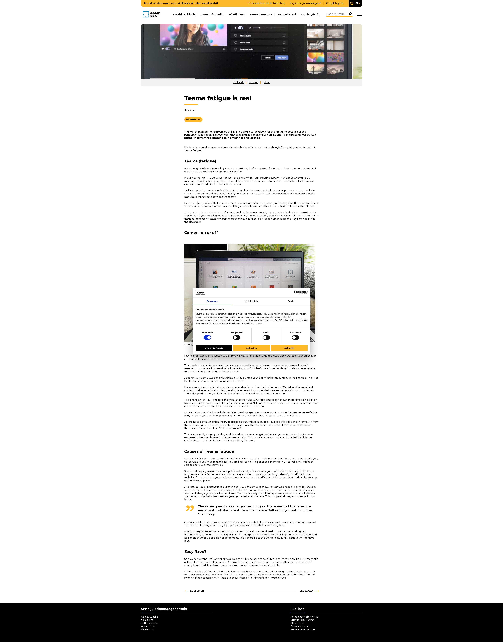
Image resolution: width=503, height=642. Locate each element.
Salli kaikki (289, 348)
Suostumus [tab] (212, 301)
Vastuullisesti (286, 14)
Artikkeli (238, 82)
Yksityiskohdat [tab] (251, 301)
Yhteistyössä (310, 14)
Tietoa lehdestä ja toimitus (266, 3)
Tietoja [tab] (291, 301)
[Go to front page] (152, 14)
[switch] (236, 337)
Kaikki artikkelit (184, 14)
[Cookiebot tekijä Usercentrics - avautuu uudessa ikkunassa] (296, 292)
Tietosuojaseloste (299, 626)
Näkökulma (237, 14)
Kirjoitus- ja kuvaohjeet (305, 3)
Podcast (253, 82)
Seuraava (306, 590)
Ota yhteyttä (334, 3)
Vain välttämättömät (214, 348)
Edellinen (197, 590)
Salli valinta (251, 348)
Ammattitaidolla (211, 14)
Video (267, 82)
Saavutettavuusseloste (302, 629)
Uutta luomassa (261, 14)
